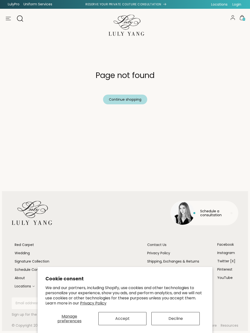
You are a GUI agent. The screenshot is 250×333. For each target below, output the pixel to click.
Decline (175, 318)
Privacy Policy (93, 303)
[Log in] (232, 18)
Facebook (225, 244)
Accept (122, 318)
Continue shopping (125, 99)
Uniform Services (37, 4)
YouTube (225, 277)
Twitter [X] (226, 261)
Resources (229, 325)
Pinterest (224, 269)
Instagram (226, 253)
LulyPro (14, 4)
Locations (219, 4)
